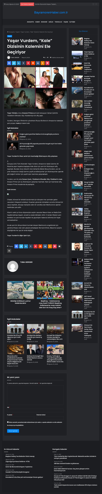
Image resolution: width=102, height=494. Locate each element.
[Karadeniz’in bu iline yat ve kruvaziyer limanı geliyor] (77, 90)
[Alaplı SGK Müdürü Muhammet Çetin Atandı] (77, 154)
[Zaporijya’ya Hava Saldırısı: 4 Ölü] (77, 54)
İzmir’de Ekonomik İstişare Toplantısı (46, 4)
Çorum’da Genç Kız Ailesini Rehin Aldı (89, 286)
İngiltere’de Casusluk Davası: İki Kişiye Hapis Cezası (88, 248)
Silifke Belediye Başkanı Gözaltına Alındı (88, 213)
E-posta (10, 415)
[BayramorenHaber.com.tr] (51, 12)
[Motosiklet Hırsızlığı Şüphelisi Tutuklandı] (77, 103)
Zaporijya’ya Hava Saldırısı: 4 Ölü (89, 54)
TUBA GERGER (15, 57)
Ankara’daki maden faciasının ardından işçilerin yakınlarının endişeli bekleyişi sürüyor (88, 267)
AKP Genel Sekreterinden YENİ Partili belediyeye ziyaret (89, 300)
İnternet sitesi (41, 415)
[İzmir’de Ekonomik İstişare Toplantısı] (77, 66)
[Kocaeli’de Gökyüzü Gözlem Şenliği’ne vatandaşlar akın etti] (55, 329)
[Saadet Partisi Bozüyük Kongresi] (77, 79)
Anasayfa (30, 22)
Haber (37, 22)
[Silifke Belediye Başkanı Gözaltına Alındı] (77, 211)
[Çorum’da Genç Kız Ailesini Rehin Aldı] (77, 286)
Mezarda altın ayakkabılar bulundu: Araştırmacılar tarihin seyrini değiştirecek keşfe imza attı (15, 360)
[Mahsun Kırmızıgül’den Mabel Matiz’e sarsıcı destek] (35, 349)
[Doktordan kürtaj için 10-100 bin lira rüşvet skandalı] (77, 196)
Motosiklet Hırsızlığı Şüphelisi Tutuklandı (88, 104)
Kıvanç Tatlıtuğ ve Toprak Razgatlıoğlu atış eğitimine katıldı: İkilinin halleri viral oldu (55, 359)
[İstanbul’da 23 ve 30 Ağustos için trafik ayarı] (15, 329)
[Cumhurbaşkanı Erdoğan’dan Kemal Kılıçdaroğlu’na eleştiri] (77, 167)
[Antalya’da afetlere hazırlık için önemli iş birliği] (35, 329)
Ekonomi (44, 22)
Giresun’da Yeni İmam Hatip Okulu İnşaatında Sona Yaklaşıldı (88, 330)
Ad (8, 407)
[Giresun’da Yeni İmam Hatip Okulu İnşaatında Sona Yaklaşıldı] (77, 328)
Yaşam (65, 22)
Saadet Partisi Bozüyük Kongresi (89, 78)
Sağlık (51, 22)
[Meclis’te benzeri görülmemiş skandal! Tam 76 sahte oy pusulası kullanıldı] (77, 227)
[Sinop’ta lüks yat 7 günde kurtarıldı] (77, 185)
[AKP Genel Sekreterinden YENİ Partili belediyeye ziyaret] (77, 299)
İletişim (72, 22)
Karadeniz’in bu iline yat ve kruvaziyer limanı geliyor (89, 91)
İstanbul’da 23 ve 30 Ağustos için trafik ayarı (14, 337)
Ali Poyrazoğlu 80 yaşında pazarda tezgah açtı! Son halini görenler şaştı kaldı (89, 138)
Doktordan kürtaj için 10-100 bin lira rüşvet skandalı (89, 197)
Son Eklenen (83, 31)
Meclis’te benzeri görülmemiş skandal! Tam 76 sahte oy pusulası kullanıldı (89, 230)
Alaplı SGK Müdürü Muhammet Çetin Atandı (88, 154)
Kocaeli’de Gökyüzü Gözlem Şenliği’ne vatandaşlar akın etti (54, 337)
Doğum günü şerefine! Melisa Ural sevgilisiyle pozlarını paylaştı (88, 119)
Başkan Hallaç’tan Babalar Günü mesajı (89, 42)
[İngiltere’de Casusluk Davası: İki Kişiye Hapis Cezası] (77, 246)
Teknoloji (58, 22)
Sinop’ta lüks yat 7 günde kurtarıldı (89, 184)
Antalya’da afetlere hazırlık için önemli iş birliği (34, 337)
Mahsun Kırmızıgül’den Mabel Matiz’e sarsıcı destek (35, 358)
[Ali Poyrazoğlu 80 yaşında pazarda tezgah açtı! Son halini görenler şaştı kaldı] (12, 146)
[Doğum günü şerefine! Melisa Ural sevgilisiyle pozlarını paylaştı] (12, 136)
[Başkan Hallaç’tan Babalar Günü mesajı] (77, 41)
